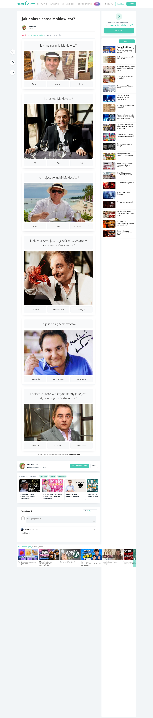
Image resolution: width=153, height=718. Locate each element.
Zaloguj (120, 4)
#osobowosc (62, 476)
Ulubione (53, 35)
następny (128, 41)
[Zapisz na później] (60, 35)
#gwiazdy (52, 476)
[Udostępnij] (12, 72)
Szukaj (109, 4)
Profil (94, 466)
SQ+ (97, 4)
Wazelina (28, 529)
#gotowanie (43, 476)
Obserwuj (38, 35)
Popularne (42, 4)
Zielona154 (32, 26)
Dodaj (131, 4)
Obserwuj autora (81, 466)
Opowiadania (85, 4)
